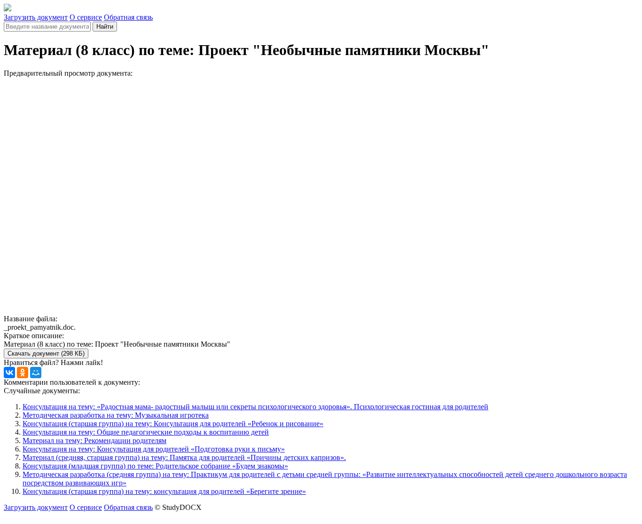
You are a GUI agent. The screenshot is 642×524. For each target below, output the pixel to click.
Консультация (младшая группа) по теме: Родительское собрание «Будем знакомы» (155, 466)
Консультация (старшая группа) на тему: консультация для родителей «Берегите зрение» (164, 491)
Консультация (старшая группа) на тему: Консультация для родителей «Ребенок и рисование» (173, 424)
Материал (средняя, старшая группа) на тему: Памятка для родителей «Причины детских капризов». (184, 457)
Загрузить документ (36, 17)
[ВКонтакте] (9, 372)
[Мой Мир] (35, 372)
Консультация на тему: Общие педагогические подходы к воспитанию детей (146, 432)
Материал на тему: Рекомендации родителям (94, 441)
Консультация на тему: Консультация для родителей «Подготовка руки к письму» (154, 449)
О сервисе (86, 17)
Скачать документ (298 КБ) (46, 353)
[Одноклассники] (22, 372)
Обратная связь (128, 17)
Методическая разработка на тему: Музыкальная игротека (116, 415)
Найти (104, 26)
